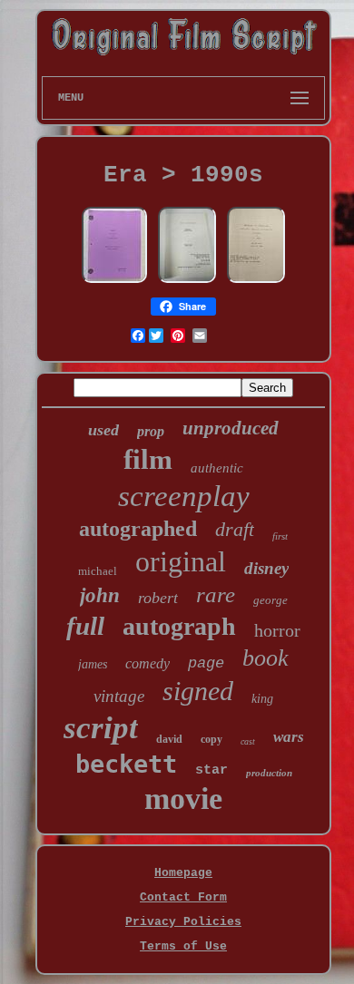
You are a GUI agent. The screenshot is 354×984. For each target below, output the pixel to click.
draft (234, 529)
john (100, 595)
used (103, 430)
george (270, 600)
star (211, 770)
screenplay (184, 496)
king (262, 699)
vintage (118, 696)
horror (277, 630)
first (280, 536)
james (92, 664)
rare (215, 594)
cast (248, 741)
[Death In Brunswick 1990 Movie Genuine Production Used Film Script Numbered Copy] (187, 281)
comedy (147, 663)
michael (97, 571)
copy (211, 739)
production (269, 772)
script (101, 727)
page (206, 663)
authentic (217, 468)
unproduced (230, 428)
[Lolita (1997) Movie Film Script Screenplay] (114, 281)
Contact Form (183, 897)
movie (183, 798)
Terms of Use (183, 946)
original (180, 561)
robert (158, 598)
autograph (179, 626)
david (169, 739)
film (147, 459)
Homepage (183, 873)
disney (266, 568)
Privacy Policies (183, 922)
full (85, 625)
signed (197, 691)
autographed (138, 529)
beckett (126, 764)
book (265, 658)
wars (288, 736)
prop (150, 431)
